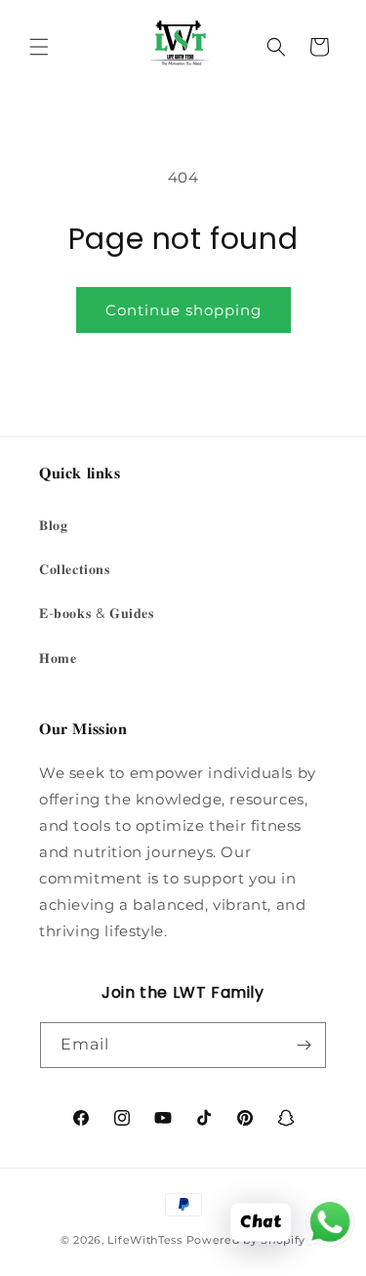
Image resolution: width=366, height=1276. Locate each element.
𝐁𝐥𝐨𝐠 (53, 525)
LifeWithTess (144, 1240)
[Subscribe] (303, 1045)
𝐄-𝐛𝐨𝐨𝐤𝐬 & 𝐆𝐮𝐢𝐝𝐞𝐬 (96, 613)
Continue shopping (183, 310)
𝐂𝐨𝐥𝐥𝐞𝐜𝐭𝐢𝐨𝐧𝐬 (74, 569)
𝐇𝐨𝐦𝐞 (57, 658)
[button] (39, 46)
